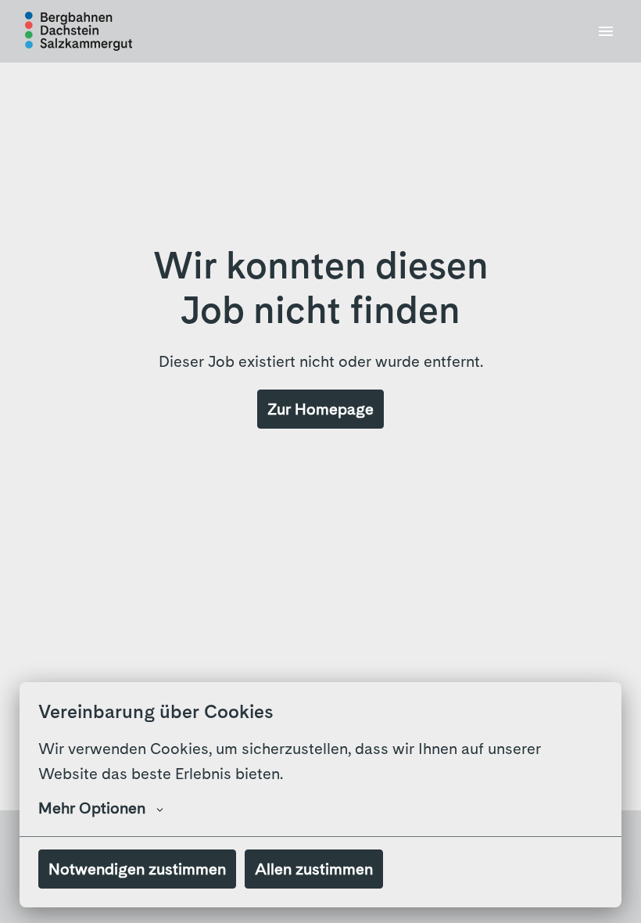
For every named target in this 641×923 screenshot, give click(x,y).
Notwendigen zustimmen (137, 869)
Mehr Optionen (91, 808)
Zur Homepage (320, 409)
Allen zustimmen (314, 869)
